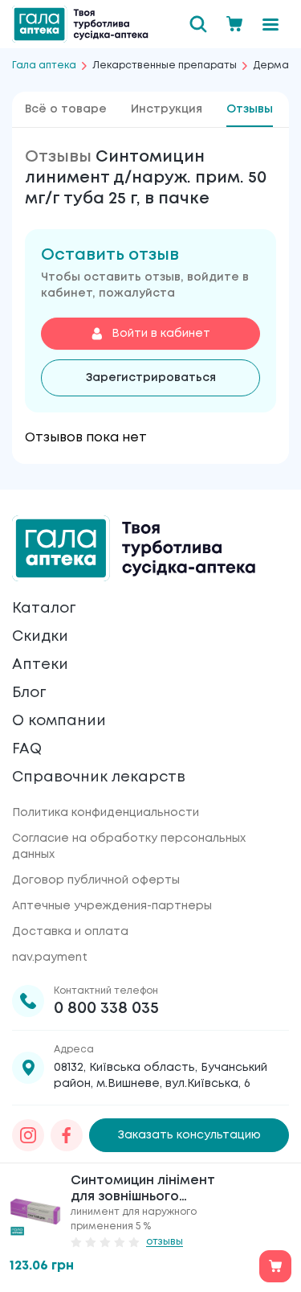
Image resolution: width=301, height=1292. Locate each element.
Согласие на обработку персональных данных (129, 846)
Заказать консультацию (189, 1135)
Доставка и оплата (70, 932)
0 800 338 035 (106, 1008)
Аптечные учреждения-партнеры (112, 906)
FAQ (27, 749)
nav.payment (49, 957)
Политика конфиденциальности (105, 813)
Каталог (43, 608)
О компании (59, 721)
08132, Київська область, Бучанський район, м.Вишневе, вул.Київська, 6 (160, 1076)
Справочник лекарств (98, 777)
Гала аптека (44, 65)
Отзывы (249, 109)
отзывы (164, 1241)
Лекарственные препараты (164, 65)
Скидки (40, 636)
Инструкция (166, 109)
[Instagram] (28, 1135)
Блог (29, 693)
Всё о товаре (66, 109)
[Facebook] (67, 1135)
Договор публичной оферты (96, 880)
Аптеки (40, 664)
